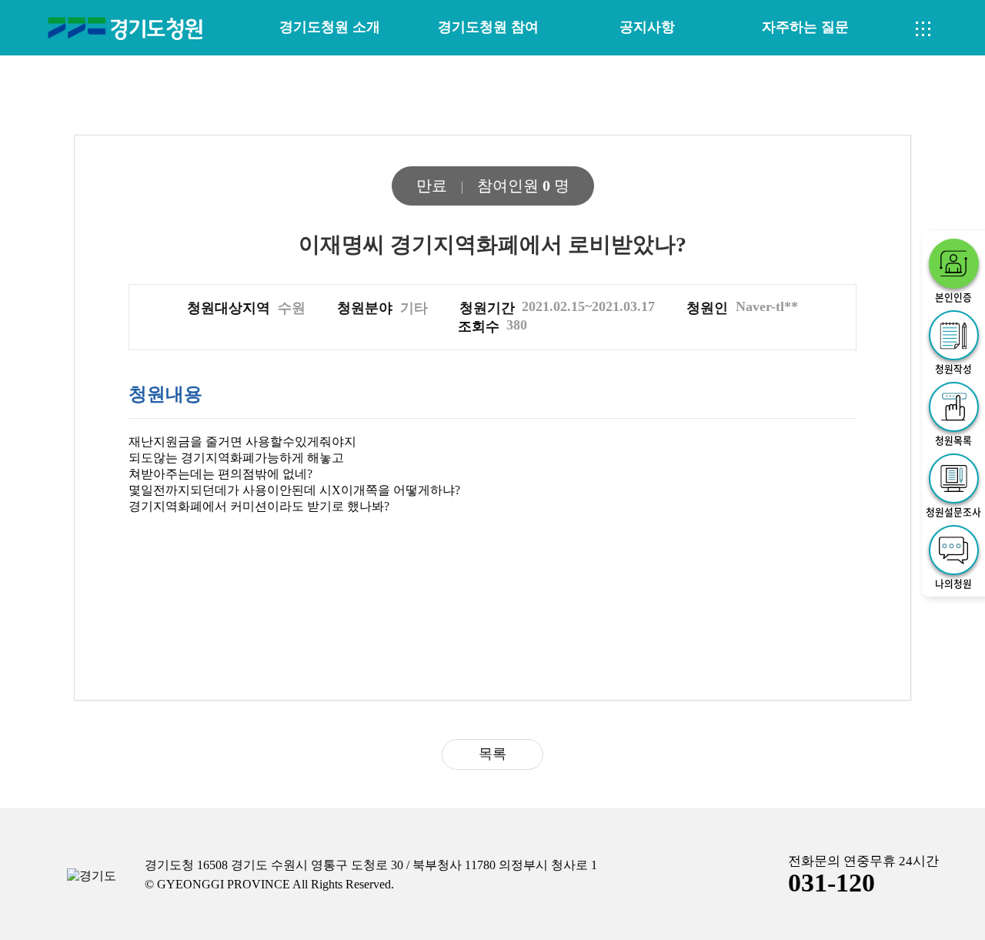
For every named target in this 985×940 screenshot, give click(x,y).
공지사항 (647, 27)
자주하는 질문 (805, 27)
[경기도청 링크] (91, 876)
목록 (492, 753)
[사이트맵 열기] (923, 29)
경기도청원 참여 (488, 27)
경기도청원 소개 (329, 27)
